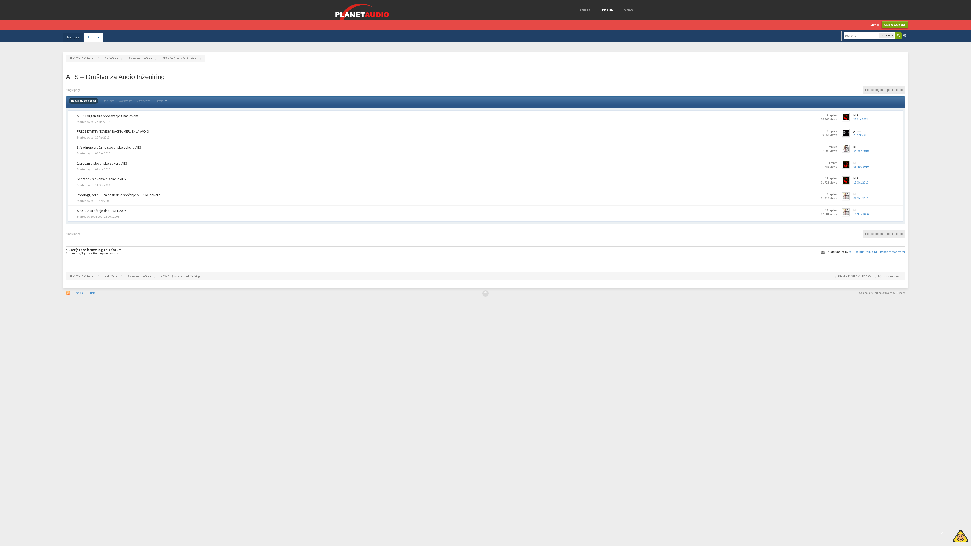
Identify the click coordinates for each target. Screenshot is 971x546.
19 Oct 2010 (860, 182)
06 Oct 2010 (860, 198)
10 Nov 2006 (861, 214)
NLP (876, 252)
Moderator (898, 252)
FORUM (608, 10)
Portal (585, 10)
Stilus (869, 252)
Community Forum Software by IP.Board (882, 293)
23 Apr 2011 (860, 135)
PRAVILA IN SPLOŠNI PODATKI (855, 276)
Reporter (885, 252)
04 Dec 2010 (861, 151)
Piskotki (949, 535)
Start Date (108, 101)
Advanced (905, 35)
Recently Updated (83, 101)
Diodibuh (859, 252)
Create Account (895, 25)
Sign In (875, 25)
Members (73, 37)
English (78, 293)
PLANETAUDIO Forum (82, 276)
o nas (628, 10)
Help (93, 293)
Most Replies (125, 101)
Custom (159, 101)
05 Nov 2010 (861, 166)
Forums (93, 37)
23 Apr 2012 (860, 119)
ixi (850, 252)
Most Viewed (143, 101)
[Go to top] (485, 293)
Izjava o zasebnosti (889, 276)
